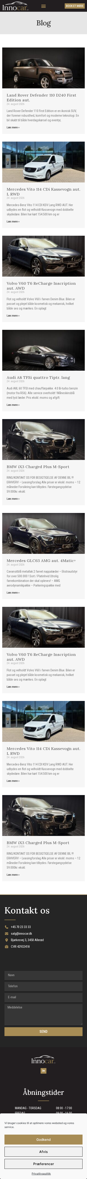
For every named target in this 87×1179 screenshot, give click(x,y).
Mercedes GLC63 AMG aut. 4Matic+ (41, 560)
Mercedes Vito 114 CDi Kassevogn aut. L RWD (43, 192)
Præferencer (43, 1164)
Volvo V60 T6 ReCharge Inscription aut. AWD (41, 286)
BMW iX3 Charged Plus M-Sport (38, 466)
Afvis (43, 1152)
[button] (43, 5)
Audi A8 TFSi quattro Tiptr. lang (38, 377)
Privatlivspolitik (41, 1173)
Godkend (43, 1139)
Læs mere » (13, 127)
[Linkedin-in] (43, 1071)
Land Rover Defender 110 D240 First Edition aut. (41, 98)
